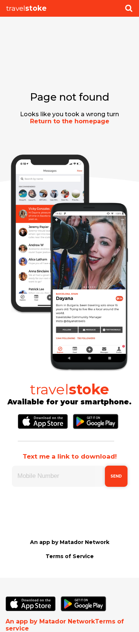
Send (116, 476)
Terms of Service (70, 556)
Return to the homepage (69, 121)
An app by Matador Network (69, 542)
